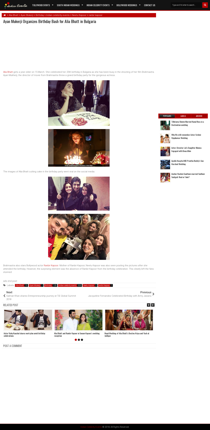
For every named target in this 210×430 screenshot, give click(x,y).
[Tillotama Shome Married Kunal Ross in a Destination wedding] (165, 125)
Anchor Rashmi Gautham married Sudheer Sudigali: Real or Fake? (188, 175)
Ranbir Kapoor (51, 265)
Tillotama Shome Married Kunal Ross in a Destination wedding (187, 123)
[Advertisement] (29, 46)
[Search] (205, 5)
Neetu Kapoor (88, 285)
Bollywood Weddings (127, 5)
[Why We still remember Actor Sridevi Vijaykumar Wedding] (165, 138)
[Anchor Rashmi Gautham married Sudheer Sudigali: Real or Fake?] (165, 177)
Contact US (149, 5)
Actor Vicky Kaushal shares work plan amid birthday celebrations (24, 334)
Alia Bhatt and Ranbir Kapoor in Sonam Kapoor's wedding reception (77, 334)
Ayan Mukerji (35, 285)
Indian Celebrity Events (98, 5)
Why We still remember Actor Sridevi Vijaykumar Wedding (186, 136)
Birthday (48, 285)
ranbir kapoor (104, 285)
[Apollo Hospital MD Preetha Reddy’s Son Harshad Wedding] (165, 164)
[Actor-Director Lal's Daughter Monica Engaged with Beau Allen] (165, 151)
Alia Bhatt (8, 72)
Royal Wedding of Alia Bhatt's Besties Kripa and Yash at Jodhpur (127, 334)
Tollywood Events (41, 5)
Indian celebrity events (67, 285)
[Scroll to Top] (205, 425)
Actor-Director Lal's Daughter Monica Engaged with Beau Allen (186, 149)
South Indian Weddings (68, 5)
